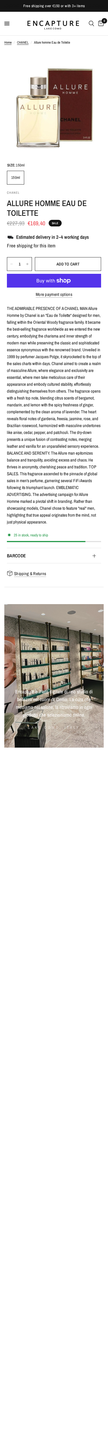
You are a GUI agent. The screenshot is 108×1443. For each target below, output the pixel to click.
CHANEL (23, 42)
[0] (100, 23)
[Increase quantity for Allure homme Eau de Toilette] (27, 264)
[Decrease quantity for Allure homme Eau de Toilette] (11, 264)
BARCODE (16, 555)
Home (8, 42)
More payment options (54, 294)
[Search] (91, 23)
